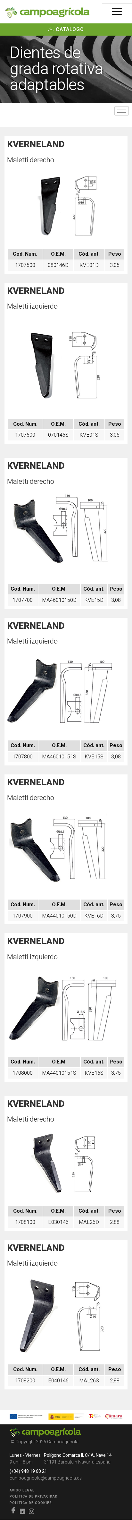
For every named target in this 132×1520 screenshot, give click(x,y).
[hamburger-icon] (117, 13)
